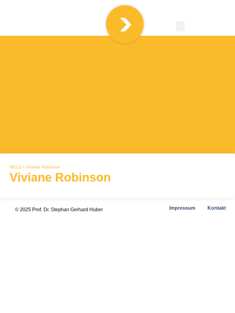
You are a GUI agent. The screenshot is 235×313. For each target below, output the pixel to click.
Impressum (182, 208)
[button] (180, 26)
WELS (15, 167)
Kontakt (216, 208)
